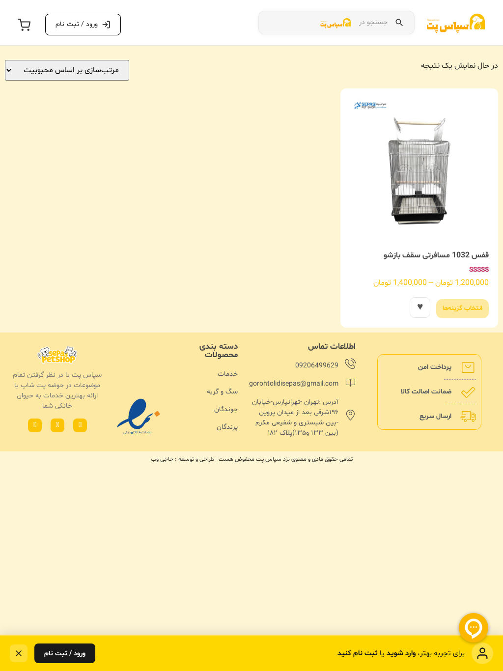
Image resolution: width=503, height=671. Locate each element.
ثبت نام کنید (357, 653)
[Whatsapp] (80, 425)
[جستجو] (399, 22)
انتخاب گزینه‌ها (462, 308)
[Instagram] (57, 425)
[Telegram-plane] (35, 425)
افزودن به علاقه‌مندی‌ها (420, 307)
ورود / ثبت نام (64, 653)
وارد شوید (401, 653)
